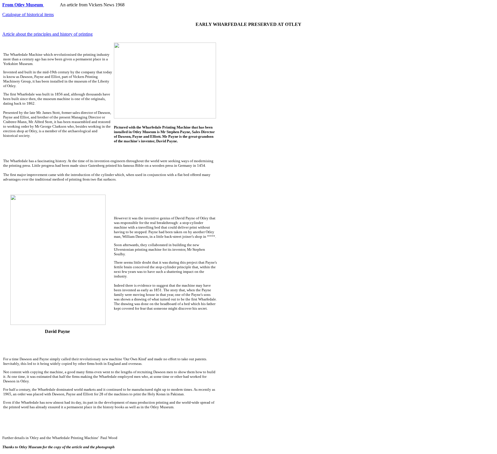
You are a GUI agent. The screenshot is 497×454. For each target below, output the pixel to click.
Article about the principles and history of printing (47, 34)
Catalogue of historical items (28, 14)
